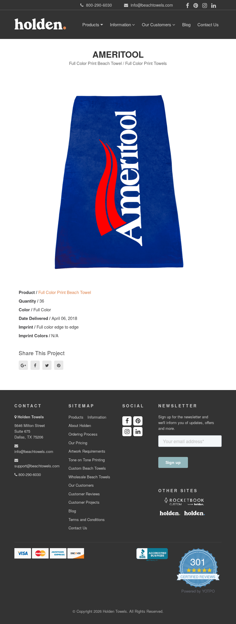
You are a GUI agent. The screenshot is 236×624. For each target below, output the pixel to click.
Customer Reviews (84, 493)
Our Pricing (77, 442)
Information (121, 24)
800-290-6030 (29, 474)
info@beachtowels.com (33, 451)
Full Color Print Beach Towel (64, 292)
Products (91, 24)
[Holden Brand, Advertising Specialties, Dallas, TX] (152, 554)
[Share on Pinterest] (58, 365)
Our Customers (157, 24)
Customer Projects (84, 502)
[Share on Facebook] (35, 365)
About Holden (79, 425)
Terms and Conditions (86, 519)
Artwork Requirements (86, 451)
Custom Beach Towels (87, 468)
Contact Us (208, 24)
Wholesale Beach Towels (89, 476)
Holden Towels (31, 416)
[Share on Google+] (23, 365)
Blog (186, 24)
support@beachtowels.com (37, 466)
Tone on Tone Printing (86, 459)
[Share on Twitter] (47, 365)
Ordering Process (83, 434)
